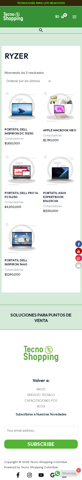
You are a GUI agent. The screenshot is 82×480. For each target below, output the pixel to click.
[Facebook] (18, 475)
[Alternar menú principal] (74, 16)
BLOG (41, 406)
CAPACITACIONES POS (41, 401)
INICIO (41, 389)
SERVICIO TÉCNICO (41, 395)
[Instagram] (29, 475)
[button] (41, 30)
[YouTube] (41, 475)
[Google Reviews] (52, 475)
